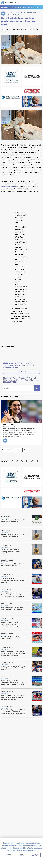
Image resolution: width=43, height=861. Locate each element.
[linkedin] (27, 461)
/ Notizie (22, 12)
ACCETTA (8, 855)
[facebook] (12, 461)
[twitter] (22, 461)
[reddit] (17, 461)
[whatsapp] (37, 461)
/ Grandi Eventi (31, 12)
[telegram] (32, 461)
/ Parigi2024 (14, 14)
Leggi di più (34, 855)
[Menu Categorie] (40, 2)
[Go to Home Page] (18, 12)
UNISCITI (22, 372)
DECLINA (21, 855)
